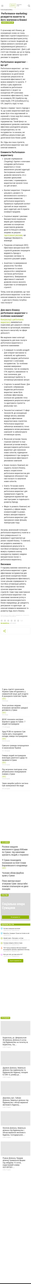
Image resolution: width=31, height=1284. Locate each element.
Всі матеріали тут (15, 917)
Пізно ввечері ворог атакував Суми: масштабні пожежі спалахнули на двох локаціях (15, 885)
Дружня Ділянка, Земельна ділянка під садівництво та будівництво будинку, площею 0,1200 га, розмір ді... (15, 1071)
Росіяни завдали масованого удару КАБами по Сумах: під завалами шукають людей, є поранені (15, 850)
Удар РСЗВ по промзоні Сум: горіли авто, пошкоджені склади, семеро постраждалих (15, 733)
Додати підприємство (15, 960)
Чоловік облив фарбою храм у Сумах (13, 874)
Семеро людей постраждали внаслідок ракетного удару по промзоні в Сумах (14, 757)
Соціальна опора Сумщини (13, 906)
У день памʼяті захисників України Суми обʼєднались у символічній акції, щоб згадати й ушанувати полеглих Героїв (15, 692)
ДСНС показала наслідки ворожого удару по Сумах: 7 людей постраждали (13, 721)
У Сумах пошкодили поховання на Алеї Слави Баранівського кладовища (14, 863)
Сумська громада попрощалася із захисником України (15, 746)
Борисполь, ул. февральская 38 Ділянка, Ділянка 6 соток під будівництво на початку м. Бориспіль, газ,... (15, 1041)
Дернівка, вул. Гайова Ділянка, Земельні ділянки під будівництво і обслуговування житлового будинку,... (15, 1101)
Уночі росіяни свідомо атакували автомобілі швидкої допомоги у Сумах (15, 707)
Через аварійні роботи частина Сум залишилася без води (15, 784)
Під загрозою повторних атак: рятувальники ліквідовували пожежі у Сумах (14, 771)
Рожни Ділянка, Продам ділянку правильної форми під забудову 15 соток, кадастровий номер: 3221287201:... (14, 1162)
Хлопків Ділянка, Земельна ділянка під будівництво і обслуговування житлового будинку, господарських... (14, 1131)
